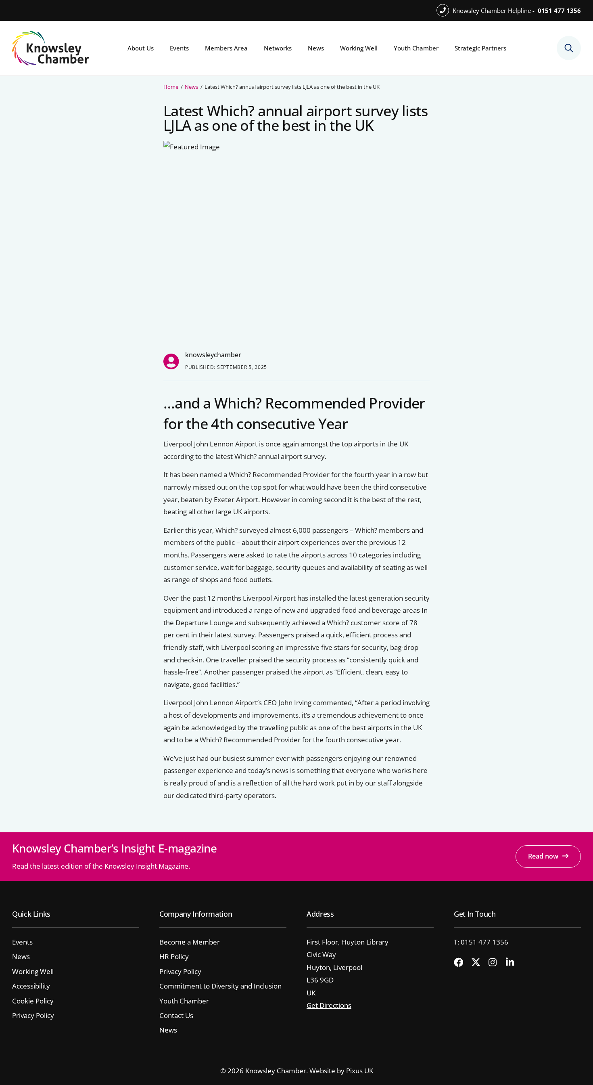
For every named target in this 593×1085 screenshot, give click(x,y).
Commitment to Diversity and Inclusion (220, 986)
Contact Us (176, 1015)
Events (179, 48)
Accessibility (31, 986)
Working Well (359, 48)
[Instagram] (496, 963)
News (316, 48)
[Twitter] (479, 963)
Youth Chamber (416, 48)
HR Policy (174, 956)
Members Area (226, 48)
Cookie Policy (33, 1000)
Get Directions (329, 1005)
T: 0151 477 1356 (481, 942)
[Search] (569, 48)
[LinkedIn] (513, 963)
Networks (278, 48)
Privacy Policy (33, 1015)
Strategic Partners (480, 48)
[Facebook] (461, 963)
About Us (140, 48)
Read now (543, 856)
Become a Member (189, 942)
